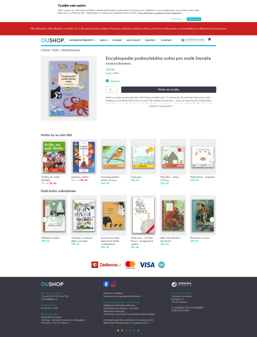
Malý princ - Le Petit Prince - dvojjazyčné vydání (142, 241)
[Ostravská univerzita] (181, 284)
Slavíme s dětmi (79, 177)
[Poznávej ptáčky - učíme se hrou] (113, 152)
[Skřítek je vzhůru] (54, 213)
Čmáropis (136, 177)
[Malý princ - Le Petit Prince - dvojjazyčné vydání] (143, 215)
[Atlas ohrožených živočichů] (173, 212)
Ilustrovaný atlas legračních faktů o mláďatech (110, 241)
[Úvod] (53, 40)
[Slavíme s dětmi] (84, 156)
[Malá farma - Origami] (203, 152)
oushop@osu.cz (49, 299)
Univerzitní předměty (81, 40)
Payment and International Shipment (123, 296)
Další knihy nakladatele (58, 191)
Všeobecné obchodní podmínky (120, 305)
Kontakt (166, 40)
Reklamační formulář (115, 311)
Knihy (103, 40)
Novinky (117, 40)
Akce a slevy (134, 40)
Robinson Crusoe (199, 238)
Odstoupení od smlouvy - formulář (122, 308)
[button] (212, 159)
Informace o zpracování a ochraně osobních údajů (130, 314)
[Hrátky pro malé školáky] (54, 157)
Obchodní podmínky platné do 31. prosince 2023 (129, 320)
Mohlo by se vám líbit (56, 135)
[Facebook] (106, 284)
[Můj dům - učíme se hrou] (173, 152)
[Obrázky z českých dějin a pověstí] (84, 213)
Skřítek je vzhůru (50, 238)
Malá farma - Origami (202, 177)
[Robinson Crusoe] (203, 213)
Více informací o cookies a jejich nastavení (159, 13)
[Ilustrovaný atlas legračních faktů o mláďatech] (113, 211)
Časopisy (150, 40)
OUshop (45, 50)
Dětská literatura (71, 50)
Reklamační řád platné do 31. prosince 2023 (126, 323)
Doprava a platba (114, 293)
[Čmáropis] (143, 152)
